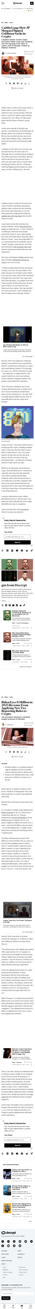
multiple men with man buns (11, 216)
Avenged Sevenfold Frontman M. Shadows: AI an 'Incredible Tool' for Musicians (21, 613)
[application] (17, 334)
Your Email (8, 532)
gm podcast (25, 509)
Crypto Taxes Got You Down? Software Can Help (17, 921)
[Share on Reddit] (21, 83)
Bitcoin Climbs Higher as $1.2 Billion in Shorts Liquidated (21, 1187)
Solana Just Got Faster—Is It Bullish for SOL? (22, 1170)
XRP (28, 8)
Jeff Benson (10, 724)
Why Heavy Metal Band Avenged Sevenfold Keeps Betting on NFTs (21, 634)
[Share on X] (6, 83)
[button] (17, 334)
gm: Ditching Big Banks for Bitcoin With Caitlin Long (15, 346)
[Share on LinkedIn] (10, 83)
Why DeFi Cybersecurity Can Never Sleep (20, 651)
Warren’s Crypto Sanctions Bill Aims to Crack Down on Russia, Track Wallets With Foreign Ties (22, 1051)
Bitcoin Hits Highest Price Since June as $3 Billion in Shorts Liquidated (21, 1205)
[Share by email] (14, 83)
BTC (2, 8)
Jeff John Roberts (11, 53)
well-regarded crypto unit (22, 247)
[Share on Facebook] (18, 83)
